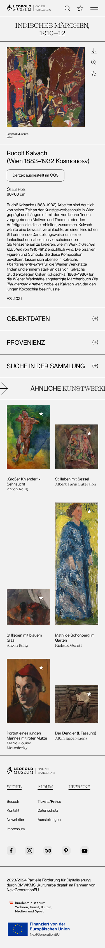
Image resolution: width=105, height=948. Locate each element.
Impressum (16, 829)
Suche (14, 786)
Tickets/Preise (49, 801)
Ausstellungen (49, 820)
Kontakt (13, 810)
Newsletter (15, 820)
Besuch (13, 801)
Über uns (79, 786)
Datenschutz (48, 810)
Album (45, 786)
